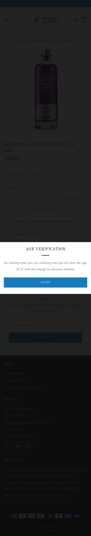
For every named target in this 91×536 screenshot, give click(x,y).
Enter (45, 282)
